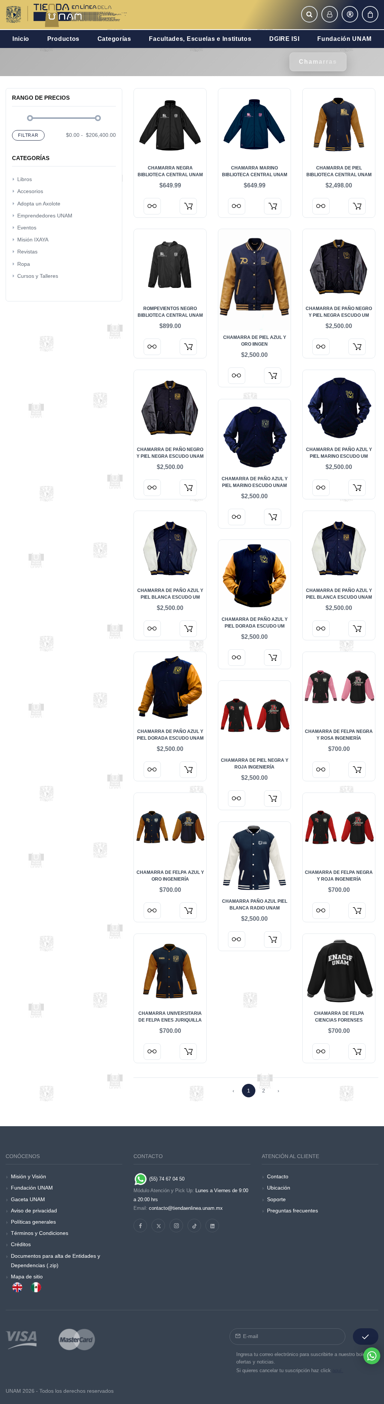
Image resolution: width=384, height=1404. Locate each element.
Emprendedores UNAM (44, 216)
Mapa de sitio (27, 1277)
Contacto (277, 1176)
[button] (309, 14)
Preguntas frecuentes (292, 1211)
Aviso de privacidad (34, 1211)
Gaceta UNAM (28, 1199)
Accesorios (30, 191)
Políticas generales (33, 1222)
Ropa (23, 264)
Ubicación (278, 1188)
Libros (24, 179)
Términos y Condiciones (39, 1233)
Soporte (276, 1199)
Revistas (27, 252)
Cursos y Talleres (37, 276)
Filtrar (28, 135)
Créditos (21, 1244)
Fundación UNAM (32, 1188)
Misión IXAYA (32, 240)
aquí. (337, 1370)
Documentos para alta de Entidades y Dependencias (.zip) (55, 1260)
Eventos (26, 228)
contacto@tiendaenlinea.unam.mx (186, 1208)
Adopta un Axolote (38, 204)
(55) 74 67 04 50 (166, 1179)
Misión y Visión (28, 1176)
